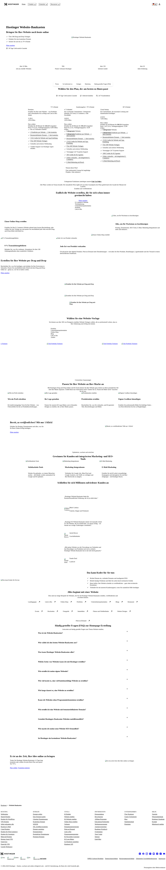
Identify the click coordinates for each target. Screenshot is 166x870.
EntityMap (98, 839)
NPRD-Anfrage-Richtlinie (95, 858)
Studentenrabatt (129, 822)
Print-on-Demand (69, 829)
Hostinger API (68, 844)
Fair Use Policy (96, 181)
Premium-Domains (38, 837)
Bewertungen (99, 817)
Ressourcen (54, 4)
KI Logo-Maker (69, 839)
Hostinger (4, 805)
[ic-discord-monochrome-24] (164, 854)
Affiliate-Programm (101, 819)
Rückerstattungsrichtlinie (126, 858)
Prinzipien (127, 824)
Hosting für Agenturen (7, 834)
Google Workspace (6, 847)
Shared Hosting (5, 817)
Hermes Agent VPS (7, 839)
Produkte (31, 4)
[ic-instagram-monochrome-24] (147, 854)
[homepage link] (12, 4)
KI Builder (67, 814)
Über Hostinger (129, 814)
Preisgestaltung (99, 814)
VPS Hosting (5, 822)
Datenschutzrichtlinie (111, 858)
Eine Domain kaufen (39, 817)
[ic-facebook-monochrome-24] (143, 854)
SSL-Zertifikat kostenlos (40, 827)
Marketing (87, 84)
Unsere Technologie (130, 817)
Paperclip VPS (5, 844)
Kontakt (154, 822)
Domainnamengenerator (71, 827)
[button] (83, 633)
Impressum (162, 858)
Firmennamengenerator (71, 834)
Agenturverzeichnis (101, 827)
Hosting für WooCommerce (9, 832)
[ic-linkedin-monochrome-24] (140, 854)
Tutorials (154, 814)
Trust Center (98, 834)
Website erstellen (69, 817)
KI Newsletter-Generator (71, 837)
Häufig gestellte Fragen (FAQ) (102, 84)
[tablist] (83, 205)
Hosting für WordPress (8, 819)
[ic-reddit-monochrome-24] (157, 854)
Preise (23, 4)
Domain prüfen (37, 814)
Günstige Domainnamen (40, 819)
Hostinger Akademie (158, 819)
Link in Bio (67, 832)
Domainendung (37, 832)
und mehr (43, 858)
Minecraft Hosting (6, 837)
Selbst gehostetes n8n (7, 824)
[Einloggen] (159, 4)
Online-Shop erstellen (70, 822)
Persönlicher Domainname (41, 834)
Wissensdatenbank (157, 817)
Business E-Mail (6, 827)
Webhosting (4, 814)
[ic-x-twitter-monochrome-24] (150, 854)
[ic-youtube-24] (154, 854)
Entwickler (42, 4)
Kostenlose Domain (39, 822)
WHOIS (35, 824)
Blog (125, 819)
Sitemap (97, 837)
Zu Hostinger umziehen (71, 842)
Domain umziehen (38, 829)
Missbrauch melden (158, 824)
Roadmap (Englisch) (101, 829)
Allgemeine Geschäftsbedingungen (146, 858)
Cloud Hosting (5, 829)
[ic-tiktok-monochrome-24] (160, 854)
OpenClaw (4, 842)
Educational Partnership (102, 822)
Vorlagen (78, 84)
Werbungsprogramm (101, 824)
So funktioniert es (67, 84)
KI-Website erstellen (70, 819)
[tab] (83, 202)
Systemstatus (99, 832)
